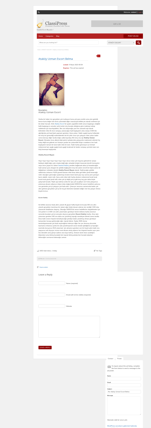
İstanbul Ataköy (63, 165)
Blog (57, 36)
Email (109, 382)
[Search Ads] (138, 42)
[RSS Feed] (38, 12)
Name (109, 376)
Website (69, 306)
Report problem (44, 267)
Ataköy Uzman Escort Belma (55, 59)
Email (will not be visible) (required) (78, 295)
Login (140, 12)
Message (110, 395)
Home (41, 36)
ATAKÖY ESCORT (47, 49)
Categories (49, 36)
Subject (109, 389)
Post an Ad (133, 36)
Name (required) (72, 283)
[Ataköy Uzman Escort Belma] (51, 89)
